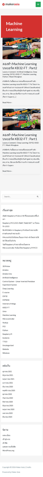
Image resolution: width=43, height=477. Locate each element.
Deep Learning (22, 143)
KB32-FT (18, 74)
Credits (28, 467)
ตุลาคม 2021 (7, 372)
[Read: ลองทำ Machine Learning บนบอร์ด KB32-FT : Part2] (21, 48)
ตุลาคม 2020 (7, 394)
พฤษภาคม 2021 (8, 379)
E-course (6, 292)
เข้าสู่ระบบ (6, 439)
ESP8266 (6, 300)
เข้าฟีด (5, 443)
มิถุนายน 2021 (8, 375)
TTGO (5, 342)
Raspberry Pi (7, 334)
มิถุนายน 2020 (8, 406)
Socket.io (6, 338)
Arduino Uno (7, 274)
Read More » (7, 102)
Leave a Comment (9, 72)
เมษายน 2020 (7, 413)
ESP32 (12, 74)
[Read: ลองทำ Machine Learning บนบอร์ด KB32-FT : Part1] (21, 119)
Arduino (5, 270)
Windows (6, 353)
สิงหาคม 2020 (8, 402)
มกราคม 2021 (8, 383)
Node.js (5, 323)
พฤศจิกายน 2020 (9, 390)
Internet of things (9, 304)
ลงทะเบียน (6, 435)
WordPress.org (8, 450)
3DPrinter (6, 266)
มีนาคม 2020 (7, 417)
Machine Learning (29, 74)
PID (4, 326)
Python (5, 77)
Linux (4, 311)
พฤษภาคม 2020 (8, 409)
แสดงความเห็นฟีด (9, 447)
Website (6, 349)
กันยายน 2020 (8, 398)
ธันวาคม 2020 (8, 387)
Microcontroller (8, 319)
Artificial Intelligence (24, 72)
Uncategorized (8, 345)
